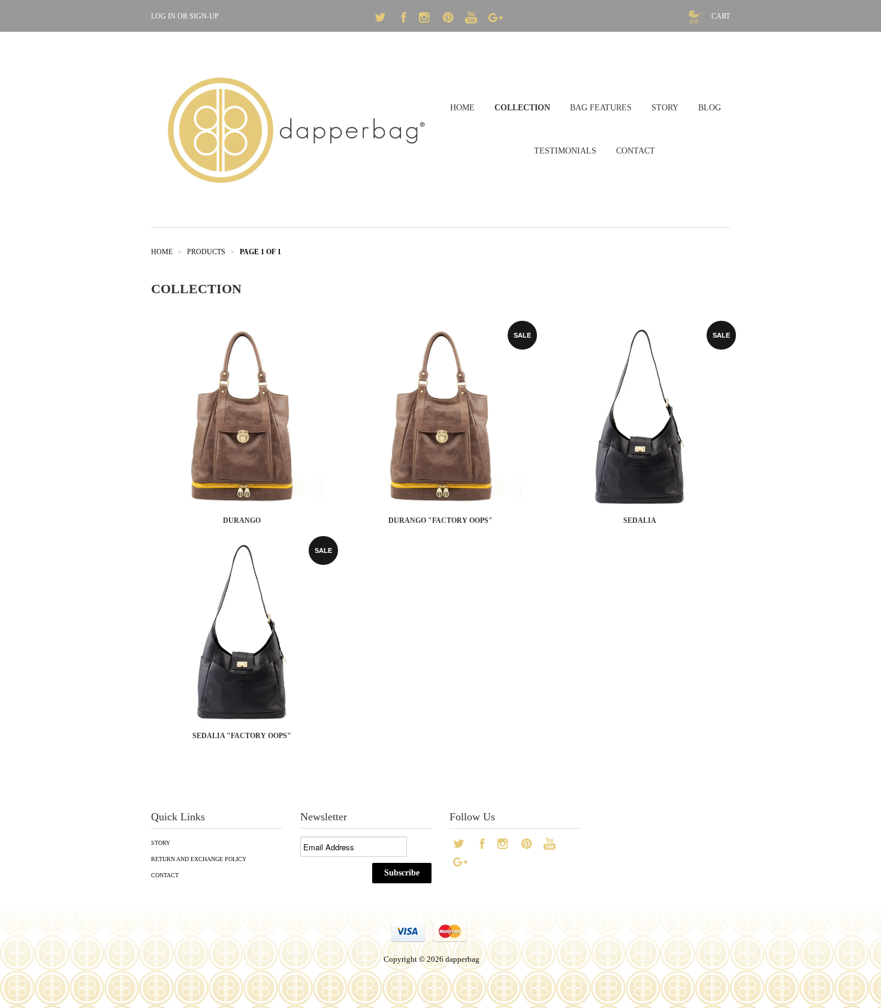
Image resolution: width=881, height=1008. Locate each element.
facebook (404, 19)
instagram (427, 19)
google (495, 19)
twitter (381, 19)
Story (160, 843)
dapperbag (462, 959)
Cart (720, 16)
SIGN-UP (204, 16)
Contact (165, 875)
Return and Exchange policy (198, 859)
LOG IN (163, 16)
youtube (472, 19)
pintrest (449, 19)
